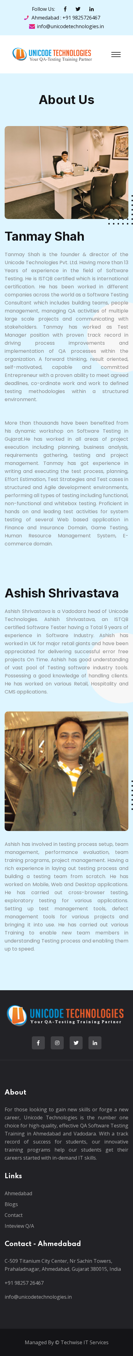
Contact (14, 1215)
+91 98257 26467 (24, 1282)
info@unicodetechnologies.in (70, 26)
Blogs (11, 1204)
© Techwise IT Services (81, 1342)
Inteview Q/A (19, 1226)
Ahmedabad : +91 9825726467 (66, 17)
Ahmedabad (18, 1193)
